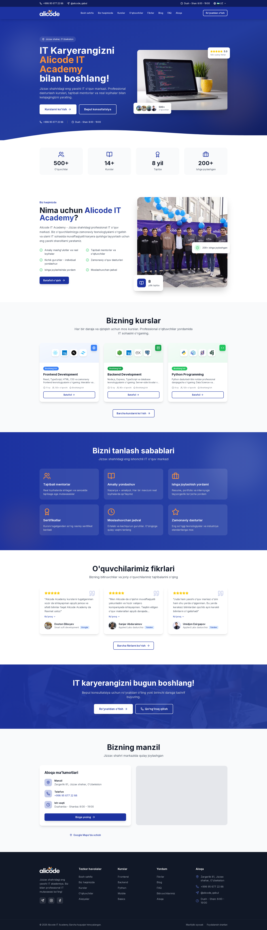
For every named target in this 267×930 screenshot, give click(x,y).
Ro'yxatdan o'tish (215, 13)
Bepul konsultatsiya (97, 109)
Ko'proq (48, 616)
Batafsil (68, 394)
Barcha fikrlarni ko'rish (131, 645)
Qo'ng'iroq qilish (156, 709)
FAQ (169, 13)
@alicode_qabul (79, 3)
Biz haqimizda (105, 13)
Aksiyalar (84, 898)
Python (122, 887)
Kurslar (121, 13)
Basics (121, 898)
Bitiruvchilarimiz (166, 893)
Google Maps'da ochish (87, 835)
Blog (160, 13)
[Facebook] (60, 900)
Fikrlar (150, 13)
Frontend (123, 876)
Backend (123, 882)
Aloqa (179, 13)
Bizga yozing (83, 817)
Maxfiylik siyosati (194, 924)
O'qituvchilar (136, 13)
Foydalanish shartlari (217, 924)
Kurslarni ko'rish (56, 109)
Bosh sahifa (87, 13)
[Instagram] (51, 900)
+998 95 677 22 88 (53, 3)
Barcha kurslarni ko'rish (131, 413)
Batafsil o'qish (52, 280)
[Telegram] (43, 900)
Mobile (122, 893)
